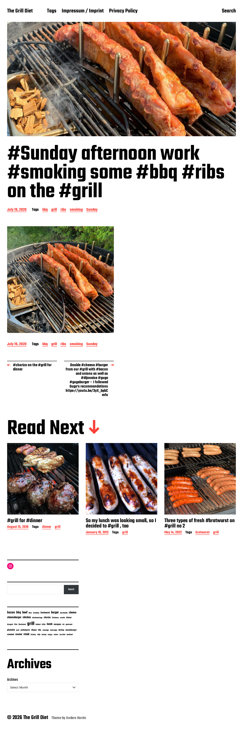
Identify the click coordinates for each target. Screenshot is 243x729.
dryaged (10, 624)
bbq (45, 210)
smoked (10, 634)
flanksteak (22, 624)
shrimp (61, 630)
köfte (44, 624)
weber (56, 634)
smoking (76, 210)
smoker (18, 634)
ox (63, 624)
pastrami (69, 624)
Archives (12, 680)
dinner (46, 527)
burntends (64, 612)
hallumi (38, 624)
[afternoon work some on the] (60, 279)
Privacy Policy (123, 11)
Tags (51, 11)
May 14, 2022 (173, 533)
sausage (46, 630)
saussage (53, 630)
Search (229, 11)
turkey (44, 634)
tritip (38, 634)
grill (54, 210)
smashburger (71, 630)
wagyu (50, 634)
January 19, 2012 (97, 533)
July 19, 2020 (17, 210)
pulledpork (25, 630)
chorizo (47, 617)
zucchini (62, 634)
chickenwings (37, 617)
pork (17, 630)
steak (26, 634)
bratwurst (203, 533)
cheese (72, 613)
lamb (49, 624)
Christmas (55, 617)
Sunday (91, 210)
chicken (27, 617)
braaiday (36, 613)
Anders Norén (76, 718)
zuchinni (70, 634)
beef (24, 612)
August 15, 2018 (17, 527)
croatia (62, 617)
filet (15, 624)
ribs (63, 210)
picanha (11, 630)
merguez (57, 624)
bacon (11, 612)
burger (55, 612)
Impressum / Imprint (83, 11)
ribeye (34, 630)
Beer (30, 613)
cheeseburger (14, 617)
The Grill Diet (20, 11)
